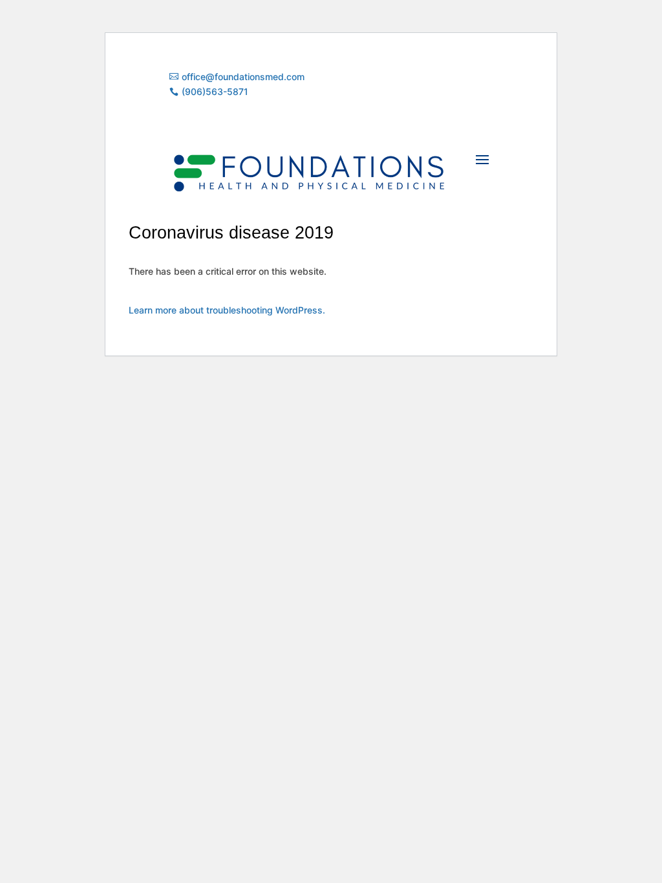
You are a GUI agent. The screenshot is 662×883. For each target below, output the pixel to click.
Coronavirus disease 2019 (231, 232)
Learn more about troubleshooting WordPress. (227, 309)
